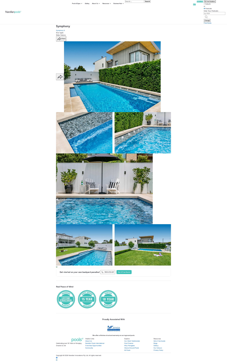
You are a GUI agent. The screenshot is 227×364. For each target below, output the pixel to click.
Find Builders (210, 1)
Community (89, 348)
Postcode (208, 8)
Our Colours (158, 348)
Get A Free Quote (124, 272)
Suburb (208, 4)
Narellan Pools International (94, 343)
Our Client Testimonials (132, 341)
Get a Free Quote (159, 341)
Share (63, 38)
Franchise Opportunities (93, 345)
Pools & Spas (76, 3)
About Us (95, 3)
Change (207, 20)
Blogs (155, 343)
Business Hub (118, 3)
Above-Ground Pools (131, 348)
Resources (106, 3)
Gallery (87, 3)
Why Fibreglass (129, 345)
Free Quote (207, 23)
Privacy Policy (158, 350)
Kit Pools (127, 350)
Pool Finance (128, 343)
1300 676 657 (109, 272)
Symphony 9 (60, 30)
